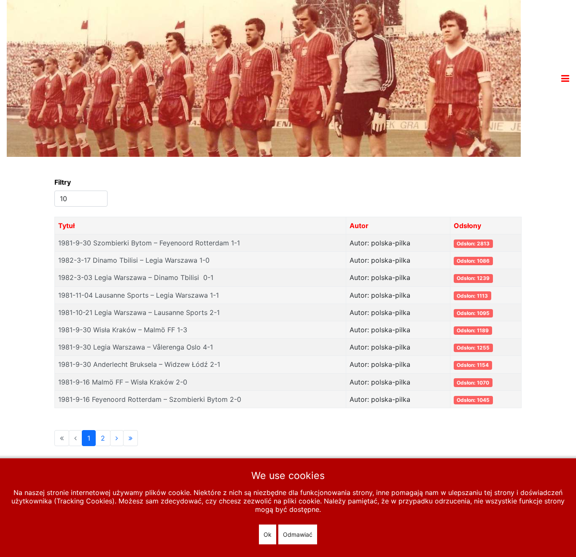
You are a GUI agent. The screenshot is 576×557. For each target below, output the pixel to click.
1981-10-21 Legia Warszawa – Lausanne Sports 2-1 (139, 312)
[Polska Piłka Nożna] (264, 77)
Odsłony (467, 225)
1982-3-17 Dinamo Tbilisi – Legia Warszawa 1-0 (134, 260)
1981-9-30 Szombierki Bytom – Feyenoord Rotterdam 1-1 (149, 243)
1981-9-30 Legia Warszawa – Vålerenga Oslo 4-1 (135, 347)
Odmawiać (297, 534)
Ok (268, 534)
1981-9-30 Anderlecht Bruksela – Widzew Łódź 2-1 (139, 364)
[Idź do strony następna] (117, 438)
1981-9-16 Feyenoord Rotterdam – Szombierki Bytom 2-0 (149, 399)
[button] (565, 78)
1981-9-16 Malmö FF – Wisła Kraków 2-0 (122, 382)
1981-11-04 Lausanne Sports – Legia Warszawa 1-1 (138, 295)
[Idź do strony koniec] (130, 438)
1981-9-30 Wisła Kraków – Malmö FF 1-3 (122, 330)
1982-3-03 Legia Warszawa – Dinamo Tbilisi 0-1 (135, 277)
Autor (359, 225)
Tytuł (66, 225)
